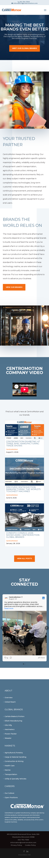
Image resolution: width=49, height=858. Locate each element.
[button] (2, 628)
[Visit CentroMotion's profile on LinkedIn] (6, 598)
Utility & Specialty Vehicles (15, 779)
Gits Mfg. (8, 725)
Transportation (11, 774)
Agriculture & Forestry (14, 753)
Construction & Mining (14, 761)
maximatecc (10, 729)
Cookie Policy (30, 845)
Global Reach (10, 702)
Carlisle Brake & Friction (14, 716)
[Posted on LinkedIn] (43, 598)
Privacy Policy (16, 845)
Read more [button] (8, 608)
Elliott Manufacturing (13, 721)
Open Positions (11, 797)
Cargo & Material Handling (15, 757)
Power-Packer (11, 734)
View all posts (24, 558)
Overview (9, 698)
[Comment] (10, 658)
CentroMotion (12, 449)
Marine (7, 770)
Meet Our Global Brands (24, 48)
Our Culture (9, 793)
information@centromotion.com (23, 842)
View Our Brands (14, 287)
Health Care (9, 766)
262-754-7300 (23, 840)
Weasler (8, 738)
